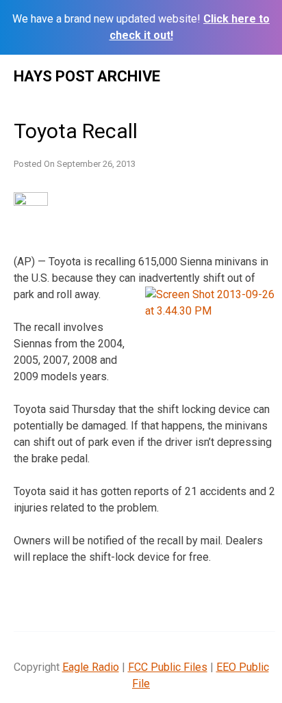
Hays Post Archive (87, 76)
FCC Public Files (167, 667)
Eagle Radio (90, 667)
